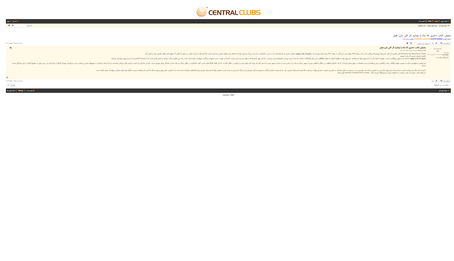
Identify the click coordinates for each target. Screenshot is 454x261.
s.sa (419, 50)
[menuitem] (437, 21)
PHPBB (232, 95)
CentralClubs (226, 95)
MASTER (433, 39)
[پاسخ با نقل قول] (10, 48)
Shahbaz (439, 39)
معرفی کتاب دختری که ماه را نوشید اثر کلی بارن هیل (422, 35)
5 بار (437, 57)
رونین (411, 39)
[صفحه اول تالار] (228, 11)
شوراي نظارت (405, 39)
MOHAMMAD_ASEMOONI (422, 39)
